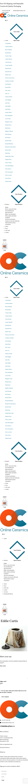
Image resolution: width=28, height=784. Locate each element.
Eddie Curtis (8, 74)
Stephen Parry (8, 159)
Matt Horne (7, 128)
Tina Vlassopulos (9, 172)
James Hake (8, 87)
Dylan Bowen (8, 71)
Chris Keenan (8, 62)
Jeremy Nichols (8, 96)
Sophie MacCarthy (9, 156)
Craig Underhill (8, 65)
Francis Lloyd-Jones (9, 77)
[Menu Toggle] (6, 20)
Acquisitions (8, 43)
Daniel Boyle (8, 68)
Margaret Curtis (8, 121)
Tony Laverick (8, 175)
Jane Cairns (7, 90)
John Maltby (8, 106)
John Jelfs (7, 103)
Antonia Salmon (8, 46)
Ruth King (7, 153)
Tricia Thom (8, 178)
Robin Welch (8, 150)
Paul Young (7, 137)
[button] (0, 236)
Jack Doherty (8, 84)
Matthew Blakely (9, 131)
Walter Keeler (8, 181)
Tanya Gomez (8, 162)
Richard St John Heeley (10, 147)
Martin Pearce (8, 125)
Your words (3, 665)
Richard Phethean (9, 143)
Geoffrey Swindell (9, 81)
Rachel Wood (8, 140)
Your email (3, 681)
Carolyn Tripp (8, 56)
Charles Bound (8, 59)
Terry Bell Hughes (9, 165)
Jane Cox (7, 93)
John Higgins (8, 99)
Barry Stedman (8, 49)
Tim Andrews (8, 168)
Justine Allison (8, 112)
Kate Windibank (8, 115)
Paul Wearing (8, 134)
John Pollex (7, 109)
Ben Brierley (8, 52)
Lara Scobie (8, 118)
